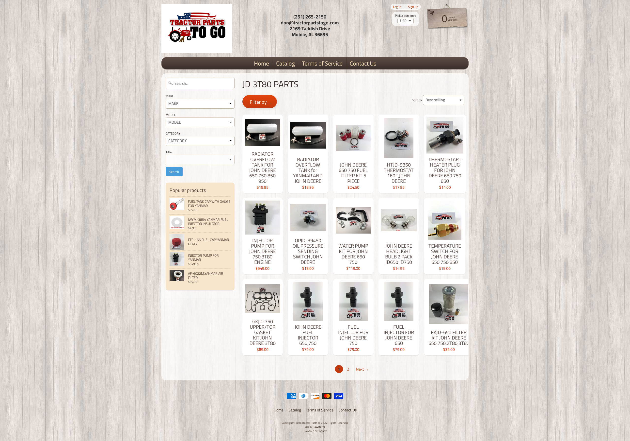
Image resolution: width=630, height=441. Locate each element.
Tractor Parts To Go (313, 423)
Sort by (417, 100)
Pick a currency (405, 15)
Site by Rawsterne (315, 426)
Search (174, 171)
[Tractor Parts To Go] (196, 28)
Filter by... (259, 102)
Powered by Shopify (315, 431)
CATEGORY (173, 133)
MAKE (170, 96)
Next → (362, 369)
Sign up (413, 6)
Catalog (285, 63)
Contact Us (363, 63)
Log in (397, 6)
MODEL (171, 114)
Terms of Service (322, 63)
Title (169, 152)
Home (261, 63)
